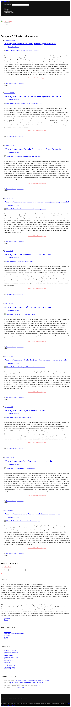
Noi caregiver (8, 659)
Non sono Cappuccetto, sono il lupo (14, 633)
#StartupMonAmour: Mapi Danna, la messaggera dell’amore (30, 44)
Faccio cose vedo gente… (11, 652)
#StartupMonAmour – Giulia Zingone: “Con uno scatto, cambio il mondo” (35, 360)
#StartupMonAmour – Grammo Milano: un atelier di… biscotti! (32, 681)
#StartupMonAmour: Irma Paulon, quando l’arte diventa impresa (32, 514)
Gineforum (7, 654)
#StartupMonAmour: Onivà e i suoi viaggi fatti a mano (27, 307)
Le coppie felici (20, 687)
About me (6, 9)
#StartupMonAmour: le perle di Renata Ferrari (24, 410)
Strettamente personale (10, 669)
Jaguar (6, 637)
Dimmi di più (12, 705)
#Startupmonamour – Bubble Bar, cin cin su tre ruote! (27, 254)
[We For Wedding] (6, 21)
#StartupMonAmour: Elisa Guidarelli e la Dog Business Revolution (32, 96)
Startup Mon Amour (9, 12)
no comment (20, 83)
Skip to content (5, 1)
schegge (6, 664)
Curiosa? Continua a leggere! (37, 78)
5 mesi (6, 638)
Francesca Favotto (11, 83)
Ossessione (7, 632)
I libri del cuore (8, 655)
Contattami (7, 14)
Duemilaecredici (8, 11)
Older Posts (8, 567)
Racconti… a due (8, 660)
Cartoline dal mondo (10, 650)
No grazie (6, 705)
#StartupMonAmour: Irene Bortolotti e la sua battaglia (28, 461)
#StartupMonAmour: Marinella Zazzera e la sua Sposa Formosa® (32, 149)
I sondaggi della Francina (11, 657)
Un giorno (7, 635)
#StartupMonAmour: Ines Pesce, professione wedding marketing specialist (36, 202)
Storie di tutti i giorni (9, 667)
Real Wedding (8, 662)
